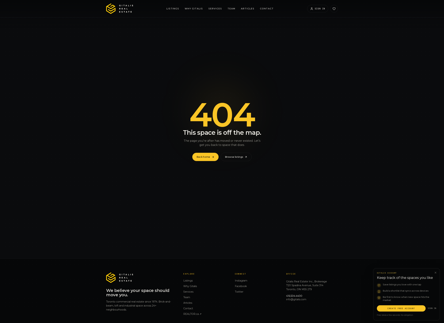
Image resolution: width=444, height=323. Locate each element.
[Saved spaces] (334, 9)
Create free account (401, 308)
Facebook (241, 286)
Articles (247, 8)
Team (231, 8)
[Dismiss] (435, 273)
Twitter (239, 291)
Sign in (432, 308)
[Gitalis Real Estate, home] (119, 8)
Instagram (241, 280)
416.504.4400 (294, 295)
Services (215, 8)
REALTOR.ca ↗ (192, 314)
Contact (267, 8)
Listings (172, 8)
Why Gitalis (194, 8)
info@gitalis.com (296, 299)
